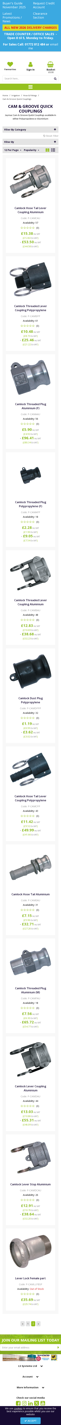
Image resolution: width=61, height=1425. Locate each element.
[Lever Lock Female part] (30, 1251)
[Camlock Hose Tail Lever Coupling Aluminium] (30, 181)
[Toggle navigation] (30, 87)
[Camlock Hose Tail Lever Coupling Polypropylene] (30, 769)
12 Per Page (11, 150)
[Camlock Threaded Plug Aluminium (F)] (30, 377)
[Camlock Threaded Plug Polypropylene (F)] (30, 475)
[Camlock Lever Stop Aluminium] (30, 1157)
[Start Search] (55, 78)
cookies (18, 1408)
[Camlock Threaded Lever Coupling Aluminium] (30, 573)
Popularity (30, 150)
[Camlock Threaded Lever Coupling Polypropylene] (30, 279)
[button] (30, 227)
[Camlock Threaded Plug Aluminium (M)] (30, 961)
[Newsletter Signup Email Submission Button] (58, 1347)
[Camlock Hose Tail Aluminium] (30, 867)
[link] (18, 1403)
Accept (32, 1420)
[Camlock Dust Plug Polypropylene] (30, 671)
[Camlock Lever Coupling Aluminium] (30, 1059)
